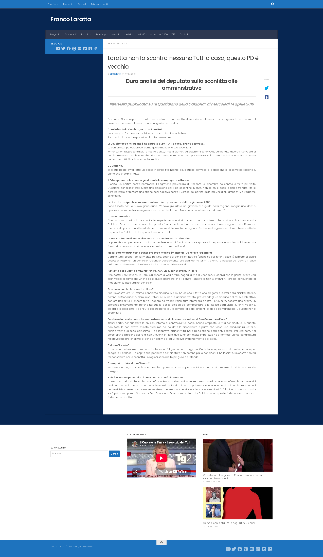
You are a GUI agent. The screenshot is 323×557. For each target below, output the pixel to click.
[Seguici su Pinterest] (74, 49)
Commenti (71, 34)
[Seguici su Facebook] (69, 49)
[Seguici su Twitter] (63, 49)
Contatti (82, 4)
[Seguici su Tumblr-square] (90, 49)
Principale (53, 4)
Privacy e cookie (100, 4)
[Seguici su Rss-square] (96, 49)
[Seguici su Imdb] (79, 49)
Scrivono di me (117, 43)
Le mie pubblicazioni (107, 34)
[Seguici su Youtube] (58, 49)
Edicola (85, 34)
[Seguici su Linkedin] (85, 49)
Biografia (68, 4)
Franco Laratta (70, 19)
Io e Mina (128, 34)
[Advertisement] (74, 107)
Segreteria (115, 74)
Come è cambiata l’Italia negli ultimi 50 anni (229, 523)
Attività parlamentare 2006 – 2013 (156, 34)
